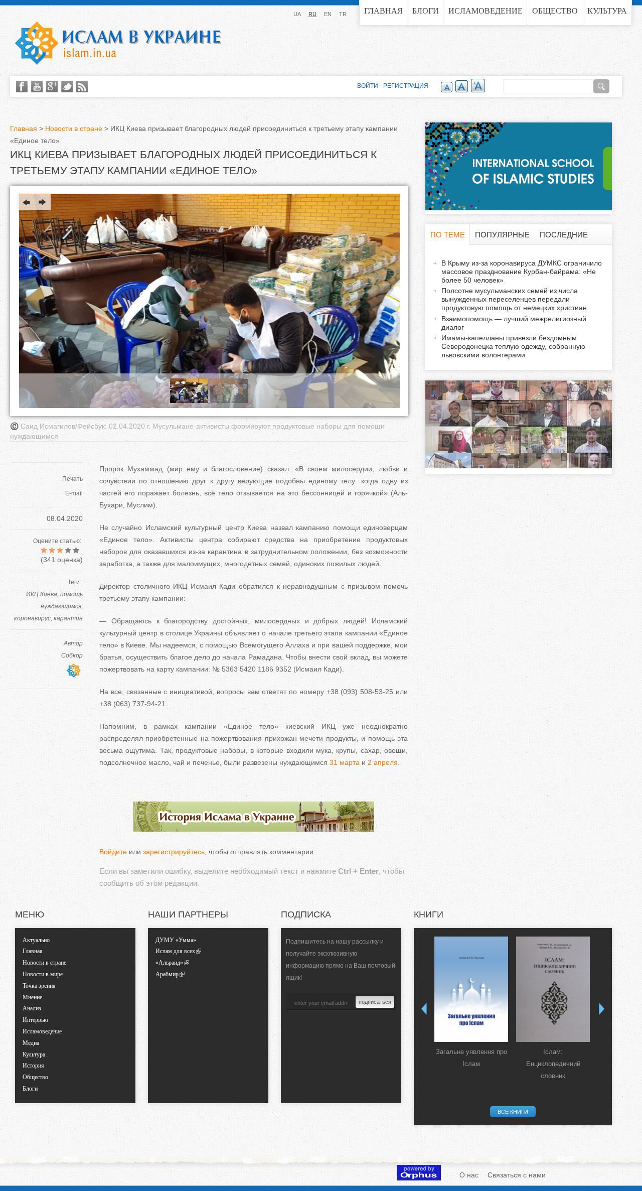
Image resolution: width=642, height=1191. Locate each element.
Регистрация (405, 85)
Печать (72, 478)
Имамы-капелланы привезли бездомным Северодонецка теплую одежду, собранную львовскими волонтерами (513, 346)
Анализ (32, 1008)
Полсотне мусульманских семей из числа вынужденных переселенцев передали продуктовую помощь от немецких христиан (514, 299)
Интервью (35, 1019)
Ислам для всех (175, 951)
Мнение (32, 997)
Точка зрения (39, 985)
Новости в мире (43, 974)
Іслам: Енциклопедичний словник (553, 1064)
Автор (73, 643)
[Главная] (118, 43)
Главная (383, 11)
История (33, 1065)
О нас (468, 1175)
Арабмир (167, 974)
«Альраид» (169, 962)
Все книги (513, 1112)
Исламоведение (485, 11)
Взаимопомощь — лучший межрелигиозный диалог (513, 323)
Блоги (425, 11)
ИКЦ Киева (41, 594)
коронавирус (32, 618)
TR (343, 14)
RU (312, 14)
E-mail (74, 493)
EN (328, 14)
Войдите (113, 852)
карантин (68, 618)
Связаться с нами (517, 1175)
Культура (607, 11)
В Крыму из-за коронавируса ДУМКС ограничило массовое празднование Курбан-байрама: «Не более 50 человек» (521, 271)
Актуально (36, 940)
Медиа (31, 1042)
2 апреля (383, 762)
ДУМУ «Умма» (175, 940)
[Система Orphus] (419, 1178)
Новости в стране (73, 128)
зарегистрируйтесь (174, 852)
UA (297, 14)
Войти (367, 85)
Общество (555, 11)
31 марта (345, 762)
